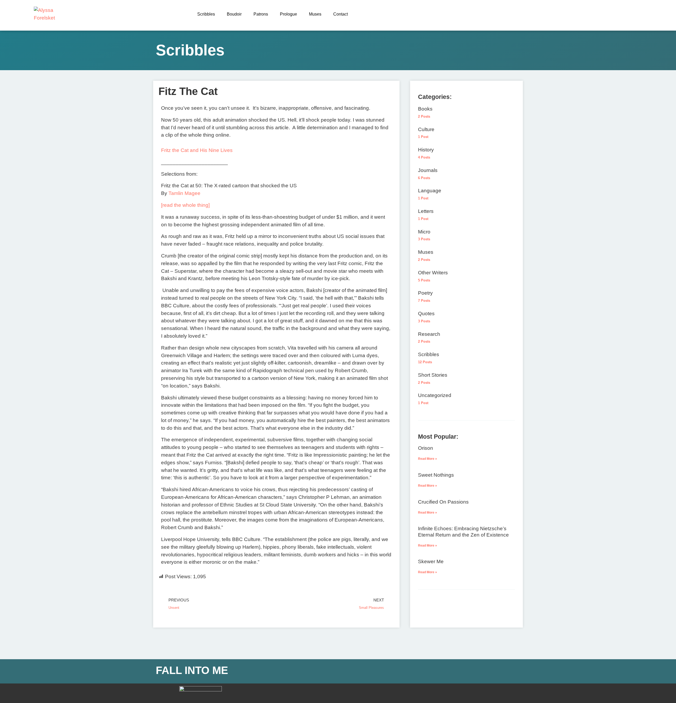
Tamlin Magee (183, 193)
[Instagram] (592, 14)
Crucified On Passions (443, 502)
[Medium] (623, 14)
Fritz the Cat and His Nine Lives (197, 150)
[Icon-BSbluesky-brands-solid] (581, 14)
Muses (315, 14)
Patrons (260, 14)
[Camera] (633, 14)
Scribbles (206, 14)
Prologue (288, 14)
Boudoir (234, 14)
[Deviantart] (612, 14)
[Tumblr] (602, 14)
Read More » (427, 459)
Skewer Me (431, 561)
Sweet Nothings (436, 475)
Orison (425, 448)
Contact (340, 14)
